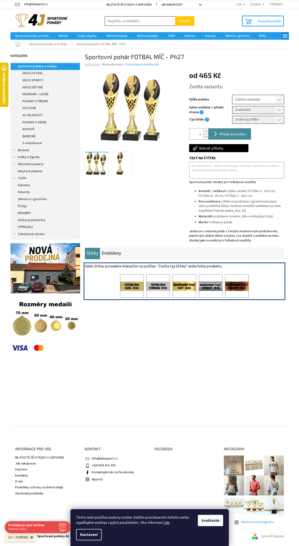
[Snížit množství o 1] (206, 136)
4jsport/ (97, 479)
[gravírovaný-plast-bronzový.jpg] (236, 286)
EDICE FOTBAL (32, 73)
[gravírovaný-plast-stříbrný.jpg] (210, 286)
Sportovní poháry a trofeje (37, 66)
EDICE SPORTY (32, 80)
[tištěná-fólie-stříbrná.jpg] (158, 286)
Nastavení (89, 534)
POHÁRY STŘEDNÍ (35, 101)
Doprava (21, 469)
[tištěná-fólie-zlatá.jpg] (131, 286)
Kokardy (24, 192)
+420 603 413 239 (103, 465)
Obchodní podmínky (29, 493)
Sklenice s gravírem (32, 199)
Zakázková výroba (31, 234)
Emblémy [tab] (111, 253)
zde (166, 522)
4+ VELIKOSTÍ (32, 115)
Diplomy (24, 185)
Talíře (22, 178)
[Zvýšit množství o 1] (206, 131)
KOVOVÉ (28, 129)
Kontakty (21, 475)
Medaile (24, 150)
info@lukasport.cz (104, 458)
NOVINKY (24, 213)
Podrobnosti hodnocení (142, 64)
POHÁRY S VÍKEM (34, 122)
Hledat (185, 21)
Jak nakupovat (172, 5)
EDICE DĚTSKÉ (32, 87)
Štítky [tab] (92, 253)
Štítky (22, 206)
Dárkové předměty (31, 220)
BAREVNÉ (28, 136)
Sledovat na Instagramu (257, 522)
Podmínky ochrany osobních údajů (39, 487)
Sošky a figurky (29, 157)
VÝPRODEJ (25, 227)
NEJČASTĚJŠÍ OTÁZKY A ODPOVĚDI (129, 5)
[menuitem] (31, 36)
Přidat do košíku (233, 134)
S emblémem (32, 143)
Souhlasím (210, 520)
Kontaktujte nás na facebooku (113, 472)
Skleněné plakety (31, 164)
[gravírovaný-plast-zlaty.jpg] (184, 286)
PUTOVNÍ (29, 108)
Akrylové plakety (30, 171)
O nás (19, 481)
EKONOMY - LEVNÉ (35, 94)
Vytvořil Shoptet (272, 536)
